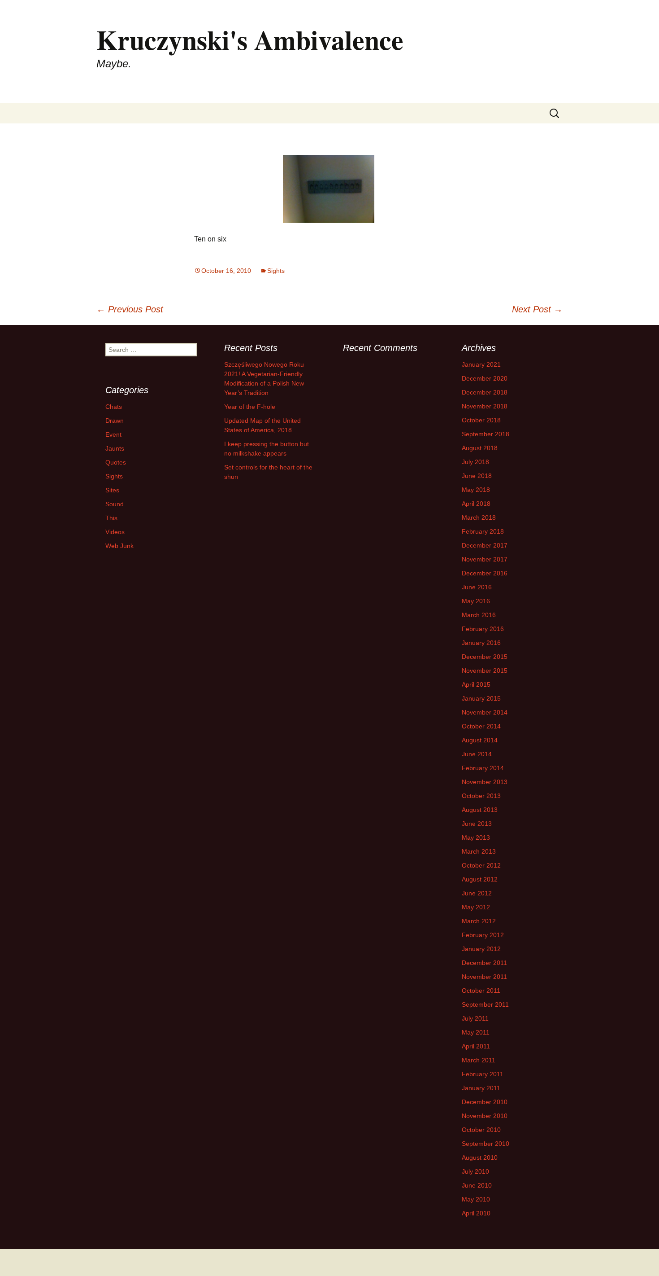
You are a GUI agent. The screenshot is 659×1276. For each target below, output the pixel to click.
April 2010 (476, 1213)
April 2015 (476, 684)
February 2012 (483, 934)
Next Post (537, 309)
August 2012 (480, 879)
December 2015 (484, 656)
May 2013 (476, 837)
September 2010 (485, 1143)
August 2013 (480, 809)
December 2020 (484, 378)
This (111, 518)
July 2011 (475, 1018)
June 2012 (477, 893)
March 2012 (479, 921)
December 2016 (484, 573)
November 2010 (484, 1115)
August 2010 (480, 1157)
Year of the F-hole (249, 406)
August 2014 (480, 740)
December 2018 (484, 392)
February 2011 (482, 1074)
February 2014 (483, 768)
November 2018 (484, 406)
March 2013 (479, 851)
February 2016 (483, 628)
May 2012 (476, 907)
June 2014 (477, 754)
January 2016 (481, 642)
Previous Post (129, 309)
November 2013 (484, 781)
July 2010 (475, 1171)
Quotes (115, 462)
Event (113, 434)
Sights (276, 270)
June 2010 (477, 1185)
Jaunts (114, 448)
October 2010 (481, 1129)
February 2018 (483, 531)
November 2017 (484, 559)
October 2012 (481, 865)
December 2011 (484, 962)
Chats (113, 406)
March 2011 (478, 1060)
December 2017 (484, 545)
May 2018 (476, 489)
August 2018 (480, 448)
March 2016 (479, 614)
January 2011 (481, 1088)
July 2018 (475, 461)
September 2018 (485, 434)
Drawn (114, 420)
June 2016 (477, 587)
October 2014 (481, 726)
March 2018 (479, 517)
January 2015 (481, 698)
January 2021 (481, 364)
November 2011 (484, 976)
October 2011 (481, 990)
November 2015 (484, 670)
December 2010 (484, 1101)
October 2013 (481, 795)
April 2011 (476, 1046)
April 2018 (476, 503)
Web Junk (119, 545)
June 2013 (477, 823)
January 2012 (481, 948)
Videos (115, 531)
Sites (112, 490)
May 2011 (476, 1032)
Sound (114, 504)
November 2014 (484, 712)
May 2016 (476, 601)
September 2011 (485, 1004)
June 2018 (477, 475)
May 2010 (476, 1199)
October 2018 (481, 420)
